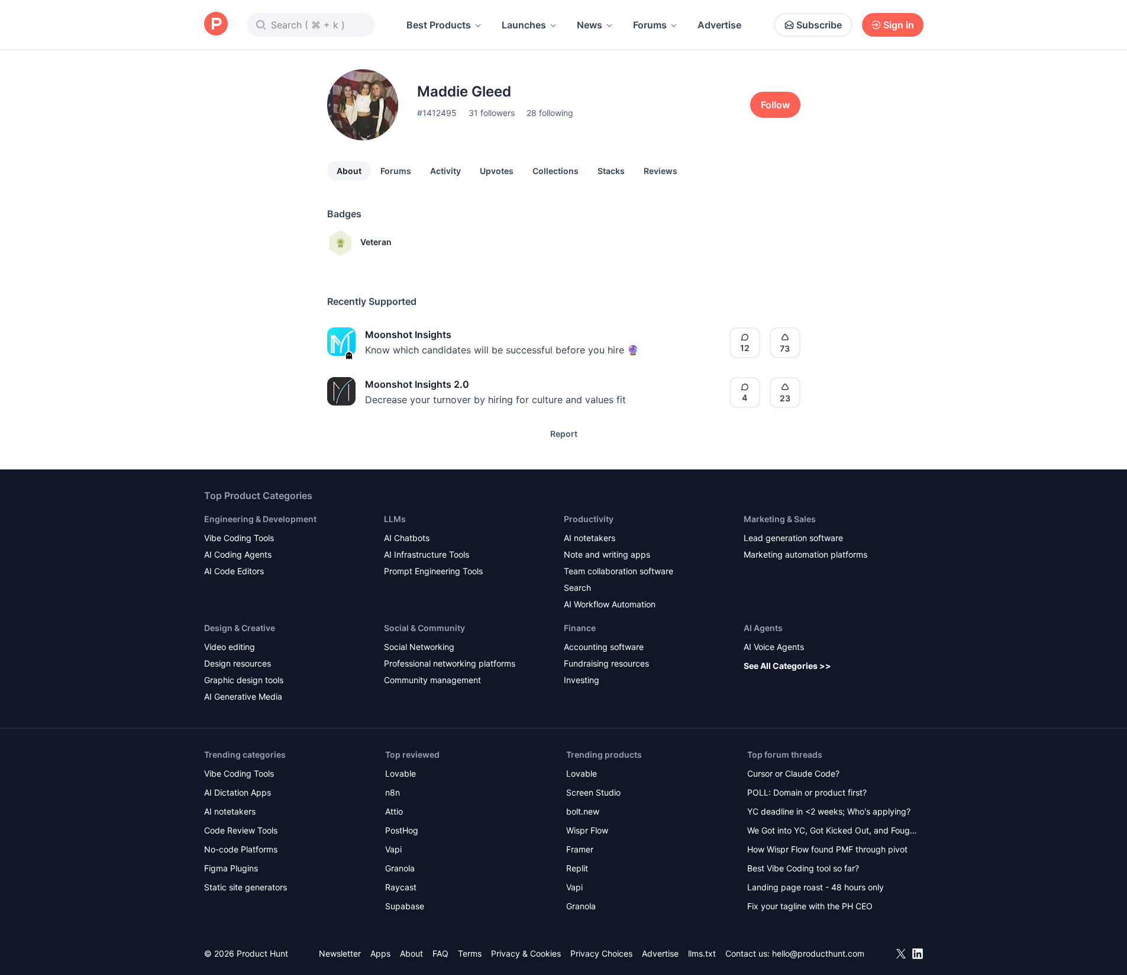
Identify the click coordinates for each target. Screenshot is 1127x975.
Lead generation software (793, 538)
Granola (400, 868)
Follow (775, 105)
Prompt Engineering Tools (433, 571)
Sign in (898, 25)
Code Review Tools (240, 830)
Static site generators (245, 887)
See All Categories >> (787, 666)
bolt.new (582, 811)
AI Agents (763, 628)
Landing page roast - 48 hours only (815, 887)
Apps (380, 953)
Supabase (404, 906)
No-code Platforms (240, 849)
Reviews (660, 171)
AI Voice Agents (774, 647)
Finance (580, 628)
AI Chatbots (407, 538)
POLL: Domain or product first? (807, 792)
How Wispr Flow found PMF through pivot (827, 849)
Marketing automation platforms (805, 554)
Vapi (393, 849)
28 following (550, 113)
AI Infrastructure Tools (426, 554)
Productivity (588, 519)
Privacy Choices (601, 953)
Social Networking (419, 647)
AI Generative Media (243, 696)
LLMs (395, 519)
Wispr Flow (587, 830)
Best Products (438, 25)
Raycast (400, 887)
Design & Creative (239, 628)
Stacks (611, 171)
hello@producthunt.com (818, 953)
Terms (470, 953)
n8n (392, 792)
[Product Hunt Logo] (216, 24)
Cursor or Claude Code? (793, 773)
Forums (650, 25)
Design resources (237, 663)
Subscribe (819, 25)
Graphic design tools (243, 680)
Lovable (400, 773)
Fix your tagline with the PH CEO (810, 906)
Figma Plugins (231, 868)
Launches (524, 25)
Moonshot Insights (408, 334)
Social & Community (424, 628)
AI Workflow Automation (609, 604)
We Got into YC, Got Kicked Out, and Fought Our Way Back (832, 831)
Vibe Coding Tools (239, 538)
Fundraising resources (606, 663)
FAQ (440, 953)
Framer (579, 849)
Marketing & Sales (780, 519)
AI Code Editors (234, 571)
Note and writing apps (607, 554)
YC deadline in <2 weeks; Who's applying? (828, 811)
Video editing (229, 647)
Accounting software (604, 647)
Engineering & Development (260, 519)
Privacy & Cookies (526, 953)
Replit (577, 868)
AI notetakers (589, 538)
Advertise (719, 25)
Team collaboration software (618, 571)
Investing (581, 680)
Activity (445, 171)
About (349, 171)
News (589, 25)
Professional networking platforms (449, 663)
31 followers (492, 113)
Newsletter (340, 953)
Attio (394, 811)
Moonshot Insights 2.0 (417, 384)
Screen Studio (593, 792)
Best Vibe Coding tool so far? (803, 868)
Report (563, 434)
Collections (555, 171)
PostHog (401, 830)
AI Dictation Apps (237, 792)
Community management (432, 680)
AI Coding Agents (238, 554)
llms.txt (702, 953)
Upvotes (497, 171)
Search (577, 588)
